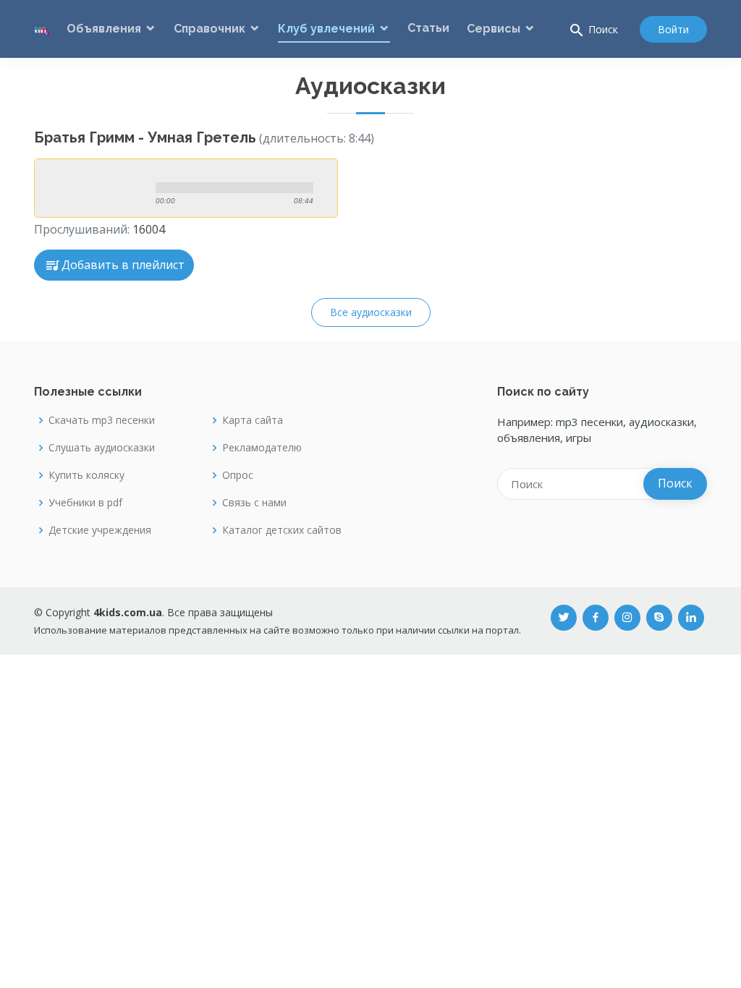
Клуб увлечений (326, 28)
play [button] (63, 188)
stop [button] (95, 188)
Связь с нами (254, 503)
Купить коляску (86, 475)
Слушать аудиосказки (101, 448)
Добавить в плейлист (123, 265)
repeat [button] (234, 201)
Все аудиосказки (371, 312)
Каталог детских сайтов (282, 530)
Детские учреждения (99, 530)
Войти (673, 29)
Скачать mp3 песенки (101, 420)
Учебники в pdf (85, 503)
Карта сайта (252, 420)
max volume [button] (261, 170)
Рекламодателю (262, 448)
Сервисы (493, 28)
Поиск (593, 30)
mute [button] (207, 170)
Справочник (209, 28)
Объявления (104, 28)
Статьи (428, 28)
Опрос (237, 475)
